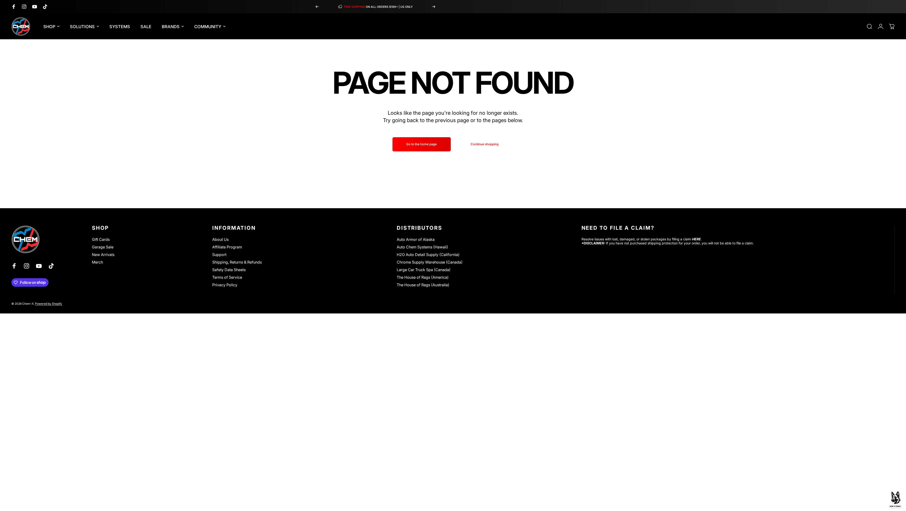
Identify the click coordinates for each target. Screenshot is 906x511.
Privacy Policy (224, 284)
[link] (97, 418)
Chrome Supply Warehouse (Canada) (430, 262)
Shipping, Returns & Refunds (237, 262)
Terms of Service (227, 277)
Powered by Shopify (48, 303)
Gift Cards (101, 239)
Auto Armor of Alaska (416, 239)
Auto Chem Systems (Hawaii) (422, 247)
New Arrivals (103, 254)
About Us (220, 239)
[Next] (433, 6)
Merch (97, 262)
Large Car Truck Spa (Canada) (424, 269)
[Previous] (317, 6)
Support (219, 254)
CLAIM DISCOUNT (97, 493)
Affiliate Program (227, 247)
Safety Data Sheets (229, 269)
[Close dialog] (183, 405)
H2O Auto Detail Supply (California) (428, 254)
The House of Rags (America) (423, 277)
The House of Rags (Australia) (423, 284)
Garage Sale (102, 247)
